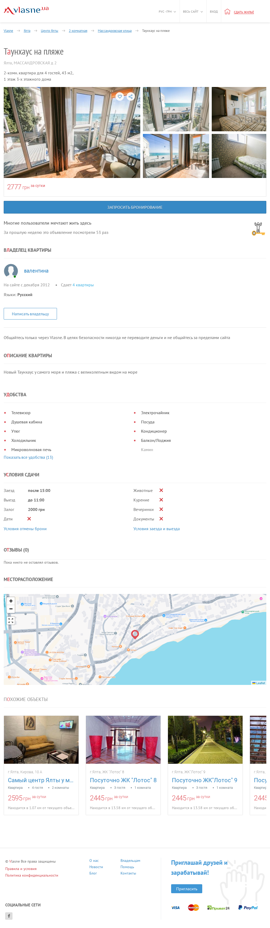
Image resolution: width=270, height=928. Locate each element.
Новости (96, 867)
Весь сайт (191, 11)
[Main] (26, 10)
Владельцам (130, 861)
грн (26, 187)
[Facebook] (8, 916)
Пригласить (186, 888)
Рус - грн (165, 11)
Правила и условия (21, 869)
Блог (93, 874)
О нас (94, 861)
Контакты (128, 874)
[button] (135, 635)
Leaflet (260, 683)
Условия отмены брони (25, 528)
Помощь (127, 867)
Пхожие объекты (26, 699)
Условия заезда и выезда (156, 528)
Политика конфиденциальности (31, 875)
